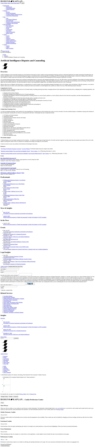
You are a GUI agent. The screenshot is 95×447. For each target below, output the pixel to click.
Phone (2, 270)
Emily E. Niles (6, 196)
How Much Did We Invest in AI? (8, 158)
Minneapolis (6, 360)
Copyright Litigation (7, 296)
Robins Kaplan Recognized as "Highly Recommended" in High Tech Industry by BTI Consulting (24, 224)
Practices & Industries (11, 13)
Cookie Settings (4, 3)
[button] (5, 68)
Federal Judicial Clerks (11, 40)
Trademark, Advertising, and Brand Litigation (13, 312)
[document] (47, 422)
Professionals (6, 5)
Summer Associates (10, 42)
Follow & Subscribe (10, 32)
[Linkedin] (5, 348)
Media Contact (9, 33)
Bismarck (5, 356)
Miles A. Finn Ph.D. (7, 200)
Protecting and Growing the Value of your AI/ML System (16, 246)
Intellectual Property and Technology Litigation (13, 298)
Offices (7, 47)
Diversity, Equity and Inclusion (13, 22)
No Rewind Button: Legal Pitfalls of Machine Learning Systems (17, 259)
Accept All (16, 396)
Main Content (11, 3)
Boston (4, 357)
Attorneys (8, 38)
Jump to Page (3, 336)
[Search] (20, 3)
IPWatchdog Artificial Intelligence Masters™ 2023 (12, 173)
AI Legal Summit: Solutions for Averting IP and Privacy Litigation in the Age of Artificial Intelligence (25, 249)
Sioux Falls (5, 363)
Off (6, 439)
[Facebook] (5, 345)
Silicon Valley (6, 362)
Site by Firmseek (7, 372)
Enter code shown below (6, 284)
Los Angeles (6, 358)
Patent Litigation (7, 305)
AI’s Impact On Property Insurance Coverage (11, 148)
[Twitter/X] (5, 342)
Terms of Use (33, 394)
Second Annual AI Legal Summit (8, 168)
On (3, 439)
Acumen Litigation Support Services (14, 14)
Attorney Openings (10, 39)
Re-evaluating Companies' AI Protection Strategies (14, 264)
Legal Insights (9, 29)
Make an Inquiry (9, 48)
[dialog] (47, 395)
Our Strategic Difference (11, 19)
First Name (3, 268)
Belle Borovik (6, 204)
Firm (4, 17)
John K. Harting (6, 185)
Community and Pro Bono (12, 23)
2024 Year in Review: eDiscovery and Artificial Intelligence (16, 236)
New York (5, 361)
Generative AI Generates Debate (8, 163)
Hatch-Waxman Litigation (9, 297)
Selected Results (9, 20)
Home (4, 54)
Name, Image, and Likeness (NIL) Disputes (13, 302)
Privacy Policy (6, 370)
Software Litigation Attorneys (9, 308)
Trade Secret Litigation (8, 311)
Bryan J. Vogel (6, 188)
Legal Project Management (12, 15)
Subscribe (3, 318)
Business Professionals (11, 43)
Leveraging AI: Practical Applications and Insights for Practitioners (18, 231)
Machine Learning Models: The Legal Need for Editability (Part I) (15, 151)
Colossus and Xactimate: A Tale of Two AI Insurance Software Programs (19, 261)
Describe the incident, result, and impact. (10, 275)
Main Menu (16, 3)
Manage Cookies (4, 396)
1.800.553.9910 (4, 266)
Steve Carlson (34, 151)
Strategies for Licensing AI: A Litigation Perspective (14, 234)
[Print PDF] (5, 65)
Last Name (3, 269)
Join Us (7, 37)
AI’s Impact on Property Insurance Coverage (13, 256)
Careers (5, 34)
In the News (8, 27)
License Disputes (7, 301)
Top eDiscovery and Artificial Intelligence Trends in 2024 (16, 241)
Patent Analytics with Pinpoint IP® (11, 303)
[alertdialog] (47, 422)
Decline (10, 396)
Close (2, 402)
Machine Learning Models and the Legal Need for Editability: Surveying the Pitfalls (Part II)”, (21, 153)
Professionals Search (10, 8)
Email (2, 272)
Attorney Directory (10, 9)
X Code (2, 286)
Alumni (5, 367)
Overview (4, 72)
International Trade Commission (10, 299)
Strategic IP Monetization (8, 310)
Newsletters (8, 30)
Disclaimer (5, 368)
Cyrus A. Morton (7, 181)
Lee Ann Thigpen (26, 148)
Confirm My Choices (5, 445)
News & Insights (7, 24)
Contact (5, 44)
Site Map (5, 371)
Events (7, 28)
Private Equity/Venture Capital (10, 307)
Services (5, 10)
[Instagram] (5, 351)
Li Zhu (4, 192)
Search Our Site (5, 51)
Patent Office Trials (7, 306)
